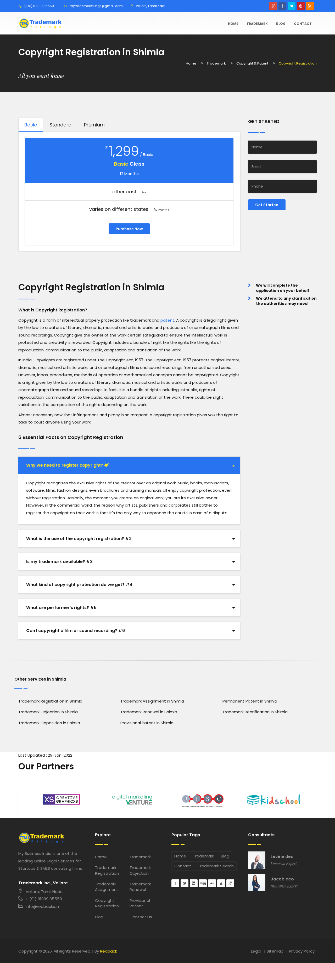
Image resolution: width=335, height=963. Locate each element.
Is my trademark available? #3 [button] (59, 562)
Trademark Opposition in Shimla (49, 723)
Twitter (291, 6)
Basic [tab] (30, 124)
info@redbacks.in (42, 906)
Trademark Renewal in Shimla (148, 712)
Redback (108, 951)
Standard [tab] (60, 124)
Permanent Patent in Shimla (249, 701)
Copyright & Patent (252, 63)
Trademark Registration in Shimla (50, 701)
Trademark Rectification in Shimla (255, 712)
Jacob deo (282, 879)
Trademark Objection (140, 870)
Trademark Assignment (106, 886)
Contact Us (141, 917)
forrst (221, 883)
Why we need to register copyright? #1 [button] (68, 465)
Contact (303, 23)
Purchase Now (129, 228)
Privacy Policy (302, 951)
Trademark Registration (107, 870)
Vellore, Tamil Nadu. (44, 891)
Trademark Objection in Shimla (48, 712)
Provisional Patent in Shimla (147, 723)
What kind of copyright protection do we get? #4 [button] (79, 585)
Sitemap (275, 951)
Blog (281, 23)
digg (203, 883)
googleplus (273, 6)
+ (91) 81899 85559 (44, 899)
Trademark (257, 23)
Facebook (282, 6)
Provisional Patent (140, 903)
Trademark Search (216, 866)
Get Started (266, 204)
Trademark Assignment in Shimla (152, 701)
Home (233, 23)
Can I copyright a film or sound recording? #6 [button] (75, 631)
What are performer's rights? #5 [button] (61, 608)
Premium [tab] (94, 124)
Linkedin (194, 883)
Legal (256, 951)
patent (167, 320)
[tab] (129, 465)
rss (310, 6)
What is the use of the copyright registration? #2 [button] (79, 539)
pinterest (301, 6)
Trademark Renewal (140, 886)
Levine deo (282, 857)
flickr (212, 883)
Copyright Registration (107, 903)
